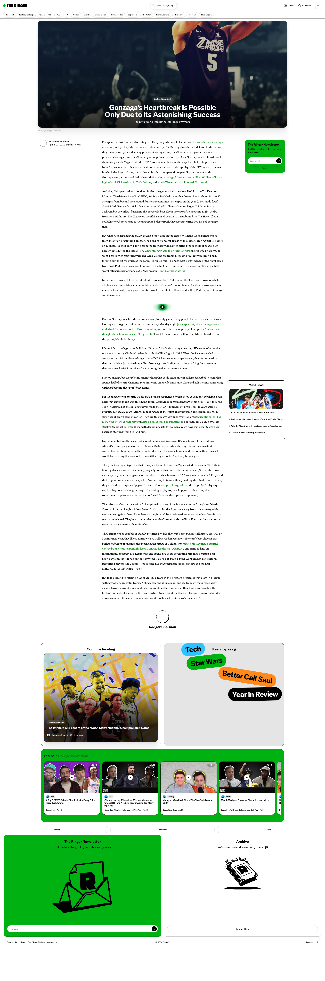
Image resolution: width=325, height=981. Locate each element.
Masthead (162, 829)
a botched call (110, 285)
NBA (41, 15)
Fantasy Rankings (26, 15)
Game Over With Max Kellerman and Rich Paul (123, 810)
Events (87, 15)
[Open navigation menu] (318, 5)
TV (66, 15)
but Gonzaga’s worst (172, 271)
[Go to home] (15, 5)
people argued (174, 485)
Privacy (23, 942)
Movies (76, 15)
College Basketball (162, 99)
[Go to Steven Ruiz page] (49, 735)
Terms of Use (12, 942)
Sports (228, 797)
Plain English (206, 15)
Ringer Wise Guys (170, 810)
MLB (58, 15)
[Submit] (278, 160)
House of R (178, 15)
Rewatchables (117, 15)
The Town (192, 15)
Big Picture (132, 15)
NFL (49, 15)
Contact (56, 829)
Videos (291, 5)
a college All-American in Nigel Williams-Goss (192, 177)
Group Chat (50, 810)
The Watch (146, 15)
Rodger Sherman (60, 141)
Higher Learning (162, 15)
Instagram (310, 942)
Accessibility (52, 942)
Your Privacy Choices (36, 942)
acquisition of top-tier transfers (160, 421)
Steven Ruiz (59, 735)
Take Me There (242, 929)
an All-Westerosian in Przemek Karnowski (183, 182)
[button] (163, 5)
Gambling (171, 797)
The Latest (9, 15)
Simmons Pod (100, 15)
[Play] (72, 777)
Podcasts (306, 5)
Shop (268, 829)
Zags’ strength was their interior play (167, 250)
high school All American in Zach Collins (126, 182)
